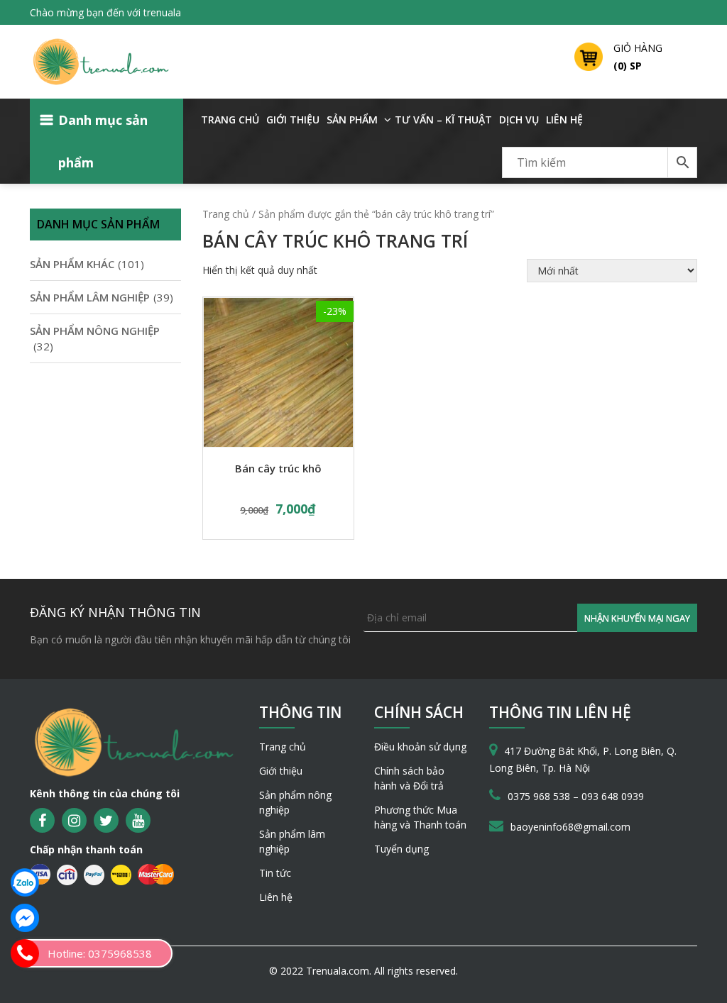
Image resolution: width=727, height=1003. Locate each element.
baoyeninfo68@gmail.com (570, 826)
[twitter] (106, 820)
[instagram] (74, 820)
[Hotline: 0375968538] (25, 953)
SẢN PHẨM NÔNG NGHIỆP (95, 330)
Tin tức (275, 873)
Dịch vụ (519, 119)
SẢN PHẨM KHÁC (72, 264)
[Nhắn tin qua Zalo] (25, 882)
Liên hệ (564, 119)
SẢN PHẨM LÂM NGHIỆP (90, 297)
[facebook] (42, 820)
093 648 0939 (612, 796)
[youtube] (138, 820)
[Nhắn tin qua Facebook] (25, 918)
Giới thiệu (292, 119)
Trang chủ (230, 119)
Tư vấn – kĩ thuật (443, 119)
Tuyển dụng (401, 848)
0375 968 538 (540, 796)
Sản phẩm (352, 119)
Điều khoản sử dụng (420, 746)
